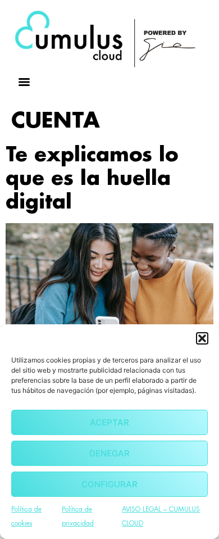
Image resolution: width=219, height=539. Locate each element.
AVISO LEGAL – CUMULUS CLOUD (161, 516)
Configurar (109, 484)
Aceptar (109, 422)
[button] (202, 338)
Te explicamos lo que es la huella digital (92, 178)
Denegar (109, 453)
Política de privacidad (78, 516)
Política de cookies (26, 516)
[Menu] (24, 82)
